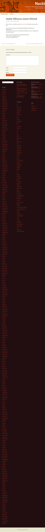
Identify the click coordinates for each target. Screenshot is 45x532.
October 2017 (4, 271)
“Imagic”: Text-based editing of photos (35, 43)
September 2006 (5, 500)
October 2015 (4, 313)
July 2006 (3, 504)
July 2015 (3, 318)
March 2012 (4, 387)
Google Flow (19, 148)
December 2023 (4, 144)
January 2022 (4, 184)
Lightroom (18, 174)
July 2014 (3, 338)
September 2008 (5, 459)
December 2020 (4, 206)
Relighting (18, 203)
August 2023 (4, 151)
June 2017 (3, 278)
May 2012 (3, 383)
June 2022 (3, 175)
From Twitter (19, 145)
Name (7, 67)
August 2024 (4, 130)
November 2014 (4, 332)
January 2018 (4, 266)
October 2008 (4, 457)
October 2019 (4, 230)
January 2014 (4, 349)
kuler (17, 172)
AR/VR (18, 21)
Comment (8, 54)
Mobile (18, 179)
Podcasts (18, 200)
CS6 (17, 133)
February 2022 (4, 182)
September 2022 (5, 170)
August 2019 (4, 233)
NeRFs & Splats (19, 188)
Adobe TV (18, 112)
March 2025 (4, 118)
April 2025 (3, 116)
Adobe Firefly (19, 107)
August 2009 (4, 440)
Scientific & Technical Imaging (21, 207)
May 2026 (3, 94)
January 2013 (4, 369)
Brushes (18, 122)
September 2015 (5, 314)
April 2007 (3, 488)
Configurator (19, 126)
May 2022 (3, 177)
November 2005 (4, 518)
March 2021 (4, 201)
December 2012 (4, 371)
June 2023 (3, 154)
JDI (17, 171)
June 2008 (3, 464)
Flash (17, 143)
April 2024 (3, 137)
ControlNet (18, 128)
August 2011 (4, 399)
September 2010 (5, 418)
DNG (17, 140)
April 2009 (3, 447)
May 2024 (3, 135)
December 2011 (4, 392)
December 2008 (4, 454)
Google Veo (19, 153)
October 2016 (4, 292)
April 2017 (3, 282)
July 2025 (3, 111)
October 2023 (4, 147)
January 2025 (4, 122)
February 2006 (4, 512)
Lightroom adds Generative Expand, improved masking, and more (22, 85)
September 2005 (5, 521)
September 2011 (5, 397)
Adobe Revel (19, 110)
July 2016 (3, 297)
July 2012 (3, 380)
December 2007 (4, 474)
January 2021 (4, 204)
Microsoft (18, 176)
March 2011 (4, 407)
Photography (19, 193)
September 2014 (5, 335)
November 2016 (4, 290)
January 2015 (4, 328)
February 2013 (4, 368)
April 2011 (3, 406)
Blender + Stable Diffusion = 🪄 (8, 43)
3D (17, 104)
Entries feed (33, 106)
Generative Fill (19, 147)
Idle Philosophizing (20, 160)
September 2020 (5, 211)
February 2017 (4, 285)
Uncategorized (19, 222)
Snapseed (18, 210)
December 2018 (4, 247)
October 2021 (4, 189)
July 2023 (3, 153)
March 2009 (4, 449)
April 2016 (3, 302)
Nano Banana (19, 186)
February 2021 (4, 203)
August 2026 (4, 89)
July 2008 (3, 462)
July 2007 (3, 483)
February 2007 (4, 492)
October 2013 (4, 354)
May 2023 (3, 156)
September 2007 (5, 480)
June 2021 (3, 196)
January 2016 (4, 308)
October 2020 (4, 209)
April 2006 (3, 509)
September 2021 (5, 190)
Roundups (18, 205)
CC (17, 124)
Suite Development (20, 215)
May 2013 (3, 363)
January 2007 (4, 493)
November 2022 (4, 166)
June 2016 (3, 299)
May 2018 (3, 259)
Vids (17, 227)
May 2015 (3, 321)
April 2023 (3, 158)
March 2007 (4, 490)
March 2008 (4, 469)
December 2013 (4, 351)
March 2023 (4, 159)
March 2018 (4, 263)
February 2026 (4, 99)
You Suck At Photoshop (20, 231)
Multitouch (18, 184)
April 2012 (3, 385)
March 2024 (4, 139)
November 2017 (4, 270)
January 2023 (4, 163)
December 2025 (4, 103)
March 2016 (4, 304)
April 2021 (3, 199)
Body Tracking (19, 121)
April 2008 (3, 468)
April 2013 (3, 364)
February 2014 (4, 347)
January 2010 (4, 431)
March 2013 (4, 366)
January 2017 (4, 287)
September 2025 (5, 108)
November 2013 (4, 352)
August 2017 (4, 275)
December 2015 (4, 309)
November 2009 (4, 435)
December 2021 (4, 185)
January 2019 (4, 246)
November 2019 (4, 228)
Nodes (18, 190)
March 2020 (4, 221)
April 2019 (3, 240)
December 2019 (4, 227)
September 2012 (5, 376)
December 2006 (4, 495)
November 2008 (4, 456)
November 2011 (4, 394)
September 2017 (5, 273)
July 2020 (3, 215)
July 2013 (3, 359)
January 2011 (4, 411)
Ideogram (18, 159)
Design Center (19, 138)
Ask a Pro (18, 119)
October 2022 (4, 168)
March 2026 (4, 98)
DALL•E (18, 134)
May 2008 (3, 466)
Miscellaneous (19, 178)
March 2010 (4, 428)
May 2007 (3, 487)
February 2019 (4, 244)
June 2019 (3, 237)
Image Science (19, 164)
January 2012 (4, 390)
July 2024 (3, 132)
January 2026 (4, 101)
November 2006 (4, 497)
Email (7, 70)
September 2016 (5, 294)
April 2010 (3, 426)
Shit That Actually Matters (21, 209)
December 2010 (4, 413)
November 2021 (4, 187)
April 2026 (3, 96)
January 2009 (4, 452)
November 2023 (4, 146)
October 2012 (4, 375)
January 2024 (4, 142)
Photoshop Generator (20, 195)
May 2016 (3, 301)
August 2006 (4, 502)
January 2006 (4, 514)
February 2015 (4, 326)
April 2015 (3, 323)
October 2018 (4, 251)
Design (18, 136)
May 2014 (3, 342)
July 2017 (3, 277)
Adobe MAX (18, 109)
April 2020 (3, 220)
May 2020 (3, 218)
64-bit (18, 105)
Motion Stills (19, 181)
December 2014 (4, 330)
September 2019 (5, 232)
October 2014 (4, 333)
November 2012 (4, 373)
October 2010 (4, 416)
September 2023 (5, 149)
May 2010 (3, 425)
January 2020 (4, 225)
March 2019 (4, 242)
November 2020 (4, 208)
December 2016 (4, 289)
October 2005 (4, 519)
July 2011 (3, 400)
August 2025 (4, 110)
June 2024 (3, 134)
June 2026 (3, 92)
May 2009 (3, 445)
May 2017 (3, 280)
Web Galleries (19, 229)
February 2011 (4, 409)
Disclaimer (11, 14)
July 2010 (3, 421)
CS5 (17, 131)
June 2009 (3, 443)
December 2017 (4, 268)
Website (7, 72)
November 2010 (4, 414)
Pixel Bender (19, 198)
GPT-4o (18, 155)
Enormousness (19, 141)
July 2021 (3, 194)
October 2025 (4, 106)
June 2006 (3, 505)
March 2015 (4, 325)
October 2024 (4, 127)
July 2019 (3, 235)
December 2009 (4, 433)
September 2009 (5, 438)
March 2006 (4, 511)
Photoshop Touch (19, 196)
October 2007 (4, 478)
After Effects (19, 114)
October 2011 (4, 395)
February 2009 (4, 450)
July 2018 (3, 256)
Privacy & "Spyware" (20, 202)
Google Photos (19, 152)
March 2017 (4, 283)
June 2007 (3, 485)
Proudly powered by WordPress (22, 529)
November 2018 (4, 249)
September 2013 (5, 356)
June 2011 (3, 402)
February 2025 (4, 120)
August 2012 (4, 378)
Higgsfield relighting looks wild (22, 88)
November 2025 (4, 104)
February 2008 (4, 471)
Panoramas (18, 191)
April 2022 (3, 178)
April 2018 (3, 261)
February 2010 (4, 430)
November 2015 (4, 311)
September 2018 (5, 252)
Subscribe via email (4, 14)
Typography (19, 221)
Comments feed (34, 108)
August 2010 (4, 419)
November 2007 (4, 476)
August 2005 (4, 523)
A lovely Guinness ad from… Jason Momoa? (36, 88)
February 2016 (4, 306)
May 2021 (3, 197)
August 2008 (4, 461)
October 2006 (4, 499)
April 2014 (3, 344)
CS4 (17, 129)
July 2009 (3, 442)
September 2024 (5, 128)
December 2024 (4, 123)
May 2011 (3, 404)
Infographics (19, 165)
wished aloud (23, 24)
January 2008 (4, 473)
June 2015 (3, 320)
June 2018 (3, 258)
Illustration (18, 162)
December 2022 (4, 165)
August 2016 (4, 295)
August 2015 (4, 316)
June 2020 (3, 216)
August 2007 (4, 481)
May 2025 (3, 115)
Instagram (18, 167)
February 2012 (4, 388)
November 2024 (4, 125)
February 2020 (4, 223)
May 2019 (3, 239)
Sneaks (18, 212)
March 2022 (4, 180)
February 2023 (4, 161)
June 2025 (3, 113)
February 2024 (4, 141)
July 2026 (3, 91)
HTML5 (18, 157)
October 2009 (4, 437)
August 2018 (4, 254)
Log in (32, 105)
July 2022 (3, 173)
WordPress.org (33, 110)
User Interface (19, 226)
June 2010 (3, 423)
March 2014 (4, 345)
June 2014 (3, 340)
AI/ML (15, 21)
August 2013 (4, 357)
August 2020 (4, 213)
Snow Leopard (19, 214)
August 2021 (4, 192)
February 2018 (4, 264)
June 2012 (3, 382)
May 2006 (3, 507)
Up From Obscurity (20, 224)
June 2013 (3, 361)
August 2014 (4, 337)
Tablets (18, 217)
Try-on (18, 219)
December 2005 (4, 516)
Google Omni (19, 150)
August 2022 (4, 172)
